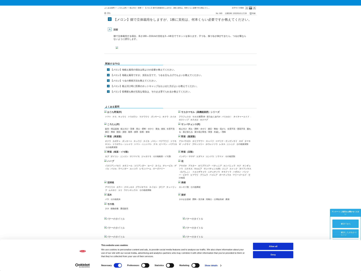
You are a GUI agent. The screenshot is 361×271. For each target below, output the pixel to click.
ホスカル (194, 120)
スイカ (173, 116)
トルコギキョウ (199, 172)
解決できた (346, 224)
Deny (273, 254)
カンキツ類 (184, 187)
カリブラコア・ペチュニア (210, 166)
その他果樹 (195, 187)
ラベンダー (123, 168)
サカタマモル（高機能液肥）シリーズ (200, 112)
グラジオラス (142, 187)
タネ (107, 208)
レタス (222, 144)
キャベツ (210, 141)
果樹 (183, 182)
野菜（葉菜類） (189, 136)
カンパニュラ (229, 166)
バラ (107, 199)
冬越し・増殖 (220, 132)
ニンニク (231, 144)
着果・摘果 (133, 132)
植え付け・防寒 (135, 8)
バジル (114, 168)
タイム (158, 166)
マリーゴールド (240, 175)
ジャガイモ (146, 156)
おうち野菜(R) (114, 112)
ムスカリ (113, 190)
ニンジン (124, 156)
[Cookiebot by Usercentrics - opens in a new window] (82, 265)
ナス (115, 116)
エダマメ (200, 156)
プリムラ (204, 175)
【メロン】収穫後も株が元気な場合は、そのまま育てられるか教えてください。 (151, 91)
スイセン (153, 187)
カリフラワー (198, 141)
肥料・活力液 (198, 199)
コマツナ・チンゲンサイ (226, 141)
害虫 (157, 129)
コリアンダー (140, 166)
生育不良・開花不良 (236, 129)
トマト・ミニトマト (143, 144)
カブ (107, 156)
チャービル (168, 166)
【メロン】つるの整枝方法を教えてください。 (134, 80)
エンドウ (210, 156)
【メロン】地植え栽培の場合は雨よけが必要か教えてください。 (143, 69)
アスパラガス (185, 141)
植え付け (183, 129)
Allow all (273, 246)
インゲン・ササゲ (187, 156)
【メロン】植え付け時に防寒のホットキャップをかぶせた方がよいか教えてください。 (155, 86)
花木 (109, 195)
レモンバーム (145, 168)
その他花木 (116, 199)
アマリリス (110, 187)
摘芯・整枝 (110, 132)
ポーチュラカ (225, 175)
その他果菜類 (111, 147)
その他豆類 (230, 156)
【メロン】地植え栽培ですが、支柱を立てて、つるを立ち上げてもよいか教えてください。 (157, 75)
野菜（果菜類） (115, 136)
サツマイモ (135, 156)
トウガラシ (133, 116)
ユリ (120, 190)
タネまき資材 (185, 199)
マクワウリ (144, 116)
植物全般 (115, 208)
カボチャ (117, 141)
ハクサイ (187, 144)
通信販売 (124, 208)
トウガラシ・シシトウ (122, 144)
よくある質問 (109, 8)
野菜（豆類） (188, 152)
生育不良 (171, 129)
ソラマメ (220, 156)
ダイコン (115, 156)
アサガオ (183, 166)
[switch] (145, 265)
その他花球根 (145, 190)
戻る (109, 13)
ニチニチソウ (214, 172)
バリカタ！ (227, 116)
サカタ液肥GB (198, 116)
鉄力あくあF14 (213, 116)
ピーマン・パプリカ (168, 144)
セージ (151, 166)
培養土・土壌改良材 (215, 199)
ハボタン (237, 172)
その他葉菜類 (242, 144)
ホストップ (184, 120)
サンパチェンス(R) (190, 124)
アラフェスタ (185, 116)
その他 (110, 204)
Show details (211, 265)
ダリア (162, 187)
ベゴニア (214, 175)
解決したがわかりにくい (349, 233)
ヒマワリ (194, 175)
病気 (163, 129)
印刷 (254, 13)
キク (239, 166)
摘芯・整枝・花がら (217, 129)
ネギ (241, 141)
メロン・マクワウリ (160, 141)
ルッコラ (134, 168)
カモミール (127, 166)
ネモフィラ (226, 172)
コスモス (188, 168)
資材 (183, 195)
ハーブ (110, 161)
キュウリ (122, 116)
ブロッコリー (198, 144)
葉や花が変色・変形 (203, 132)
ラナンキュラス (131, 190)
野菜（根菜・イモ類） (118, 152)
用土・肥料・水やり (145, 129)
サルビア (198, 168)
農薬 (227, 199)
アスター (192, 166)
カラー (120, 187)
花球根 (110, 182)
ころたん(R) (122, 8)
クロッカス (129, 187)
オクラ (166, 116)
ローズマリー (159, 168)
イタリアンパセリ (113, 166)
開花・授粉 (121, 132)
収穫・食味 (145, 132)
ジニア (225, 168)
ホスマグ (204, 120)
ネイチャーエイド (241, 116)
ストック (234, 168)
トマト (108, 116)
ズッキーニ (156, 116)
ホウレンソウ (212, 144)
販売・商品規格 (112, 129)
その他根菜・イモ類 (162, 156)
